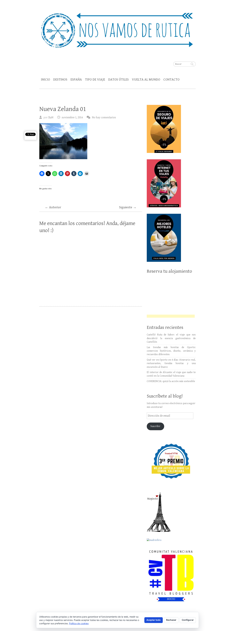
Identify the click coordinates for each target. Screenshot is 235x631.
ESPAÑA (76, 79)
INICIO (45, 79)
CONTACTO (171, 79)
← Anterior (53, 207)
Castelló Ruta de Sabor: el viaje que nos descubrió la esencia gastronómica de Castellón (171, 338)
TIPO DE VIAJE (95, 79)
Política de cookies (79, 623)
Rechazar (171, 620)
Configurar (188, 620)
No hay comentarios (104, 117)
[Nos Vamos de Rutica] (117, 28)
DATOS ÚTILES (118, 79)
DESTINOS (60, 79)
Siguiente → (127, 207)
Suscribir (155, 426)
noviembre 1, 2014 (72, 117)
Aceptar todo (153, 620)
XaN (50, 117)
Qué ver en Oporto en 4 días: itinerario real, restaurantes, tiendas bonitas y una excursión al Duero (171, 363)
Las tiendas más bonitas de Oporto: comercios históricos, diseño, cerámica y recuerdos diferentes (171, 351)
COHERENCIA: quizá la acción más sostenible (171, 381)
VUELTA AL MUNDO (146, 79)
